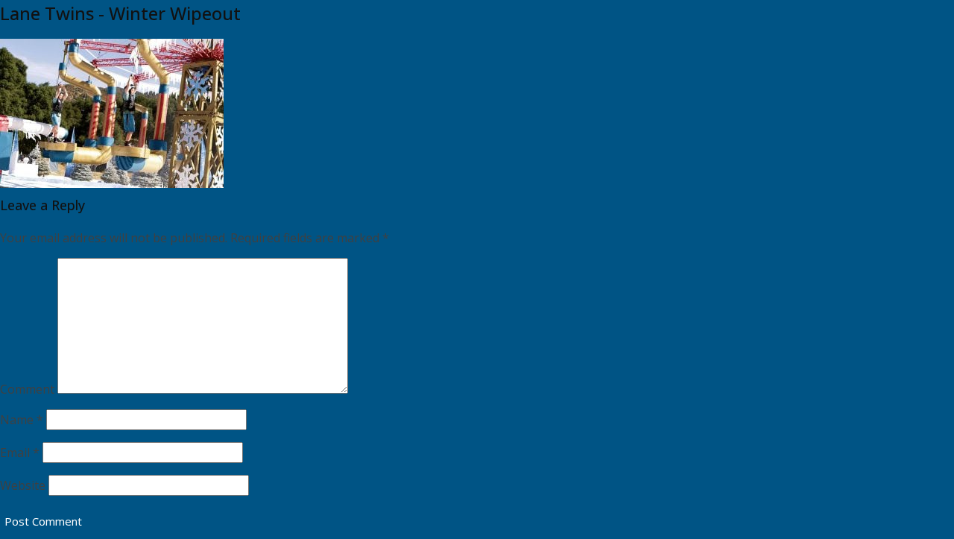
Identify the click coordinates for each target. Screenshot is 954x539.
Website (22, 485)
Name (21, 420)
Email (20, 452)
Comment (27, 389)
